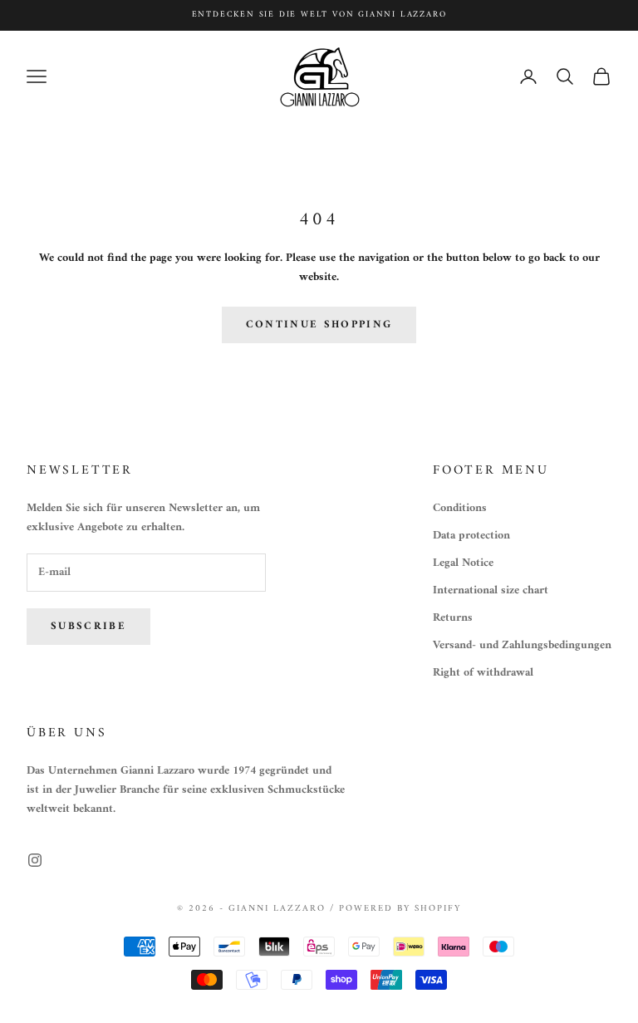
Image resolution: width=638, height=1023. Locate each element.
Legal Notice (463, 563)
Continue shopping (319, 324)
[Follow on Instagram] (35, 860)
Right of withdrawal (483, 672)
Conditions (460, 508)
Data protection (471, 535)
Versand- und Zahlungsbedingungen (522, 645)
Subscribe (88, 626)
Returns (453, 617)
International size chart (490, 590)
